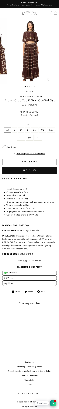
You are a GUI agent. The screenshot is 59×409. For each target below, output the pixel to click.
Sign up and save (29, 393)
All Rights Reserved (29, 406)
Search (29, 384)
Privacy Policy (29, 380)
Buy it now (29, 170)
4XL (21, 137)
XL (34, 129)
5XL (29, 137)
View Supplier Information (29, 260)
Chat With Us (12, 272)
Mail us (10, 278)
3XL (51, 129)
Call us (10, 283)
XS (7, 129)
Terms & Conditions (29, 375)
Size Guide (11, 146)
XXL (42, 129)
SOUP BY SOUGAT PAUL (29, 96)
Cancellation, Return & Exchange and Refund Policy (29, 371)
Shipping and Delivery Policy (29, 366)
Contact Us (29, 362)
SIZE (29, 125)
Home (28, 91)
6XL (38, 137)
